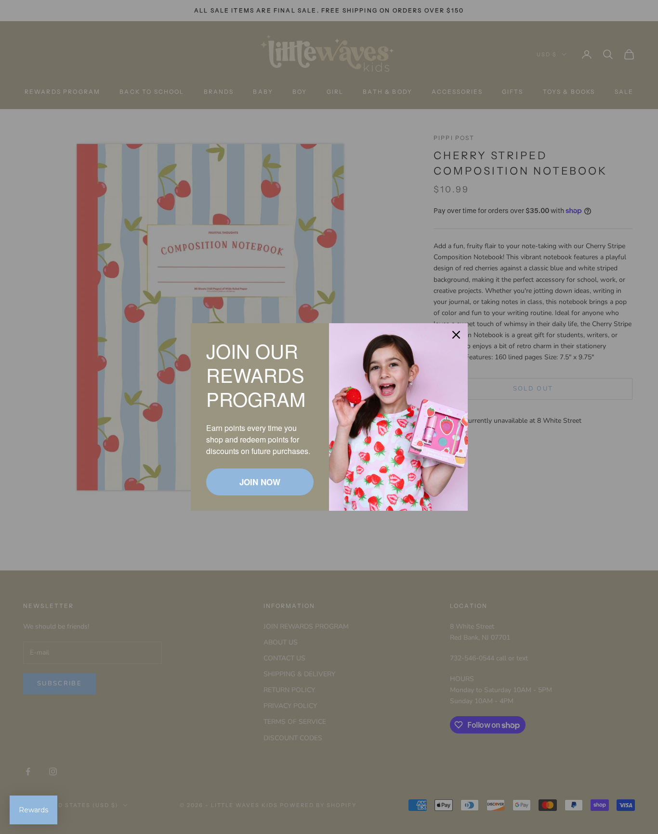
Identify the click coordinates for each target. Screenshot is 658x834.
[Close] (456, 334)
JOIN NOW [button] (259, 482)
